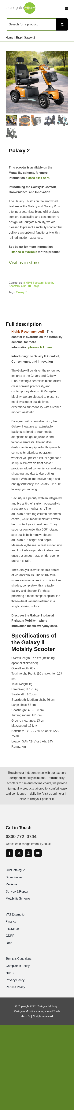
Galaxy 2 (21, 292)
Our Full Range (30, 285)
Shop (18, 37)
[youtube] (38, 853)
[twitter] (19, 853)
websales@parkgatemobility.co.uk (28, 843)
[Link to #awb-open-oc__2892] (66, 8)
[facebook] (9, 853)
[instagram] (28, 853)
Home (9, 37)
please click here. (38, 177)
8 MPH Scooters (33, 282)
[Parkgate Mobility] (21, 3)
